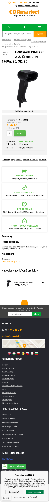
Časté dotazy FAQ (8, 379)
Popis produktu (16, 160)
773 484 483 (12, 330)
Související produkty (30, 160)
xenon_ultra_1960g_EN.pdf (11, 262)
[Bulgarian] (36, 353)
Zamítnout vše (14, 492)
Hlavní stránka (6, 40)
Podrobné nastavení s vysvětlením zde (24, 497)
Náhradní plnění (7, 400)
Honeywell (7, 44)
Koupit (20, 133)
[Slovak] (27, 353)
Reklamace (5, 382)
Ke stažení (43, 160)
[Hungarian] (14, 353)
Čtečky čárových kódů (38, 42)
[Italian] (32, 353)
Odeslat (36, 314)
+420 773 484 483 (19, 3)
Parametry (6, 160)
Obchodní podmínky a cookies (12, 386)
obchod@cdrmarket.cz (28, 5)
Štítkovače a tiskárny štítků (22, 40)
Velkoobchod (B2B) (8, 375)
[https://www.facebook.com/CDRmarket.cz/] (8, 459)
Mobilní (16, 44)
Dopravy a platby (7, 372)
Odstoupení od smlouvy (10, 403)
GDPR (4, 389)
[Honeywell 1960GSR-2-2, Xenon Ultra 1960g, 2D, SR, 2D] (24, 87)
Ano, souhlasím (34, 492)
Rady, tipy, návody (8, 368)
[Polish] (18, 353)
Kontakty (5, 365)
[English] (9, 353)
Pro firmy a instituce (9, 393)
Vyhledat (40, 34)
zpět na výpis (5, 53)
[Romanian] (23, 353)
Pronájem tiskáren (8, 396)
